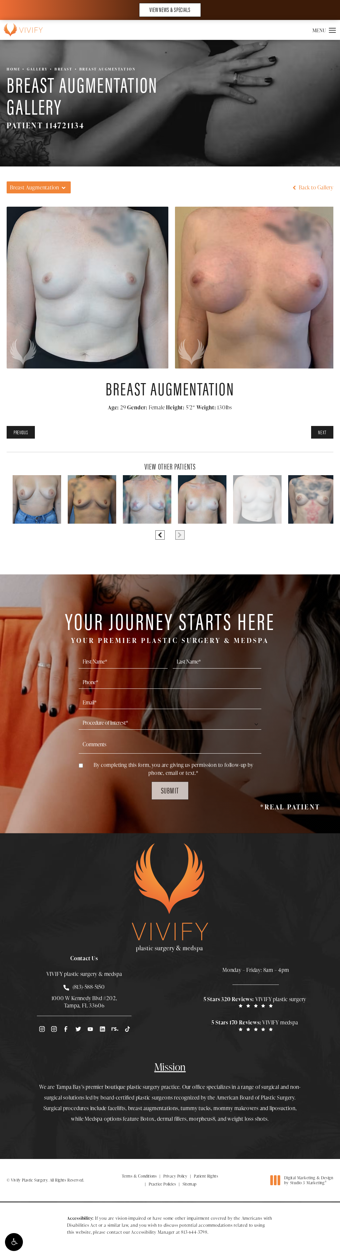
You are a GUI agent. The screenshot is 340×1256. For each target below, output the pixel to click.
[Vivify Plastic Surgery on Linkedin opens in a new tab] (103, 1028)
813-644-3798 (194, 1232)
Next (322, 432)
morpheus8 (202, 1118)
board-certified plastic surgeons (137, 1097)
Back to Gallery (315, 187)
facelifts (117, 1108)
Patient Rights (206, 1176)
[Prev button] (160, 535)
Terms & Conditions (139, 1176)
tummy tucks (196, 1108)
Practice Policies (162, 1184)
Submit (170, 790)
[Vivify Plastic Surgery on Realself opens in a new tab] (115, 1028)
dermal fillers (171, 1118)
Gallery (37, 68)
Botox (147, 1118)
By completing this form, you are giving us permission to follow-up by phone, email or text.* (173, 769)
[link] (256, 1001)
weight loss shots (247, 1118)
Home (13, 68)
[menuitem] (41, 1028)
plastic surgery (143, 1087)
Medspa (94, 1118)
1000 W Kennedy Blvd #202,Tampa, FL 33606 (84, 1001)
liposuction (283, 1108)
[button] (14, 1242)
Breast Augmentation (107, 68)
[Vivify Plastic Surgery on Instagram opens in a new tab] (41, 1028)
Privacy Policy (175, 1176)
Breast (63, 68)
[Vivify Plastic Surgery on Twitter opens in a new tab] (78, 1028)
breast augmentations (153, 1108)
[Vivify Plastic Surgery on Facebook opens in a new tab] (66, 1028)
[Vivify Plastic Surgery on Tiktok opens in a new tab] (127, 1028)
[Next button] (180, 535)
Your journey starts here (170, 626)
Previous (21, 432)
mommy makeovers (236, 1108)
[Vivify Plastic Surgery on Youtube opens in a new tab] (90, 1028)
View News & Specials (170, 9)
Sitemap (190, 1184)
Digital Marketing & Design (308, 1180)
